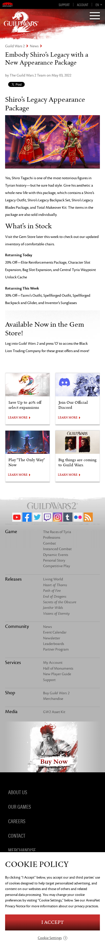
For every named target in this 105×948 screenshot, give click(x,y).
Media (11, 711)
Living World (53, 579)
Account (82, 4)
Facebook (27, 517)
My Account (52, 662)
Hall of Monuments (58, 668)
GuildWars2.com (21, 21)
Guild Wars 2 (15, 46)
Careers (16, 821)
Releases (13, 579)
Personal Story (54, 560)
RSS (88, 517)
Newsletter (51, 638)
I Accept (52, 922)
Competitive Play (56, 566)
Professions (51, 537)
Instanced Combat (57, 549)
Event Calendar (55, 632)
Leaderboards (53, 644)
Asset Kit (54, 712)
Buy (56, 693)
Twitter (37, 517)
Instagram (57, 517)
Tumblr (67, 517)
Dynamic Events (55, 555)
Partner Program (56, 649)
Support (64, 4)
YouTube (16, 517)
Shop (10, 693)
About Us (17, 792)
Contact (16, 835)
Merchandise (53, 699)
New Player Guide (57, 674)
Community (17, 626)
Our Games (19, 806)
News (34, 46)
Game (11, 531)
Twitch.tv (47, 517)
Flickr (78, 517)
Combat (49, 543)
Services (13, 662)
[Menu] (95, 16)
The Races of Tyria (57, 532)
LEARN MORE (18, 417)
